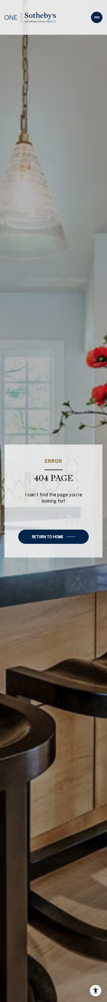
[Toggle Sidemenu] (96, 17)
